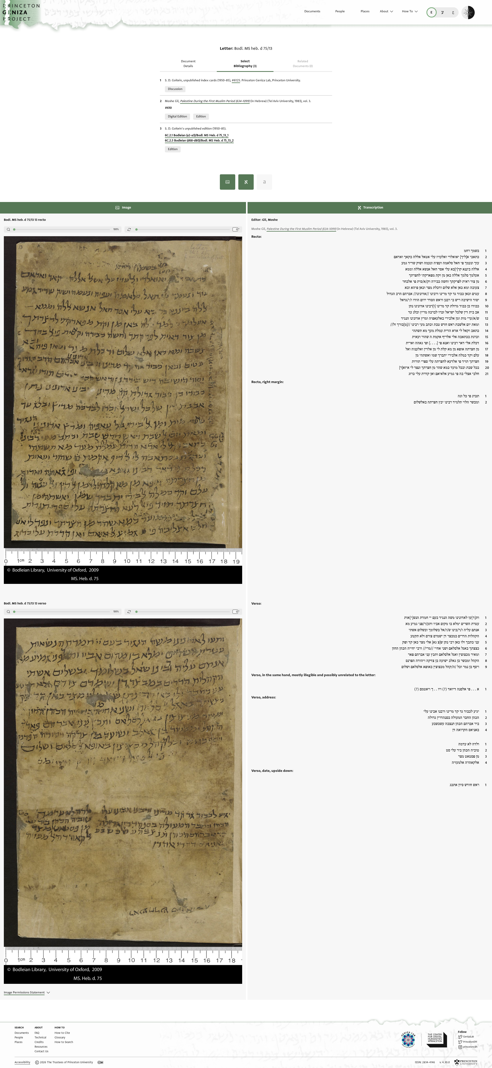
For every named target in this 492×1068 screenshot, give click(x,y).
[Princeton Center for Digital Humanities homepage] (439, 1039)
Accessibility (22, 1062)
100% (116, 229)
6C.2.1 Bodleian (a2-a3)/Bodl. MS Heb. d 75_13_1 (197, 135)
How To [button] (407, 11)
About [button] (384, 11)
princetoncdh (470, 1046)
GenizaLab (468, 1036)
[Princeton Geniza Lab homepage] (411, 1039)
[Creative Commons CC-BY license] (100, 1062)
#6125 (236, 80)
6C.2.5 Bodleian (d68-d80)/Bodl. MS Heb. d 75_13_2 (199, 140)
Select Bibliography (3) (245, 63)
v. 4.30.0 (445, 1062)
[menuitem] (309, 13)
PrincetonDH (470, 1041)
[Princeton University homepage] (465, 1062)
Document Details (188, 63)
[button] (22, 14)
